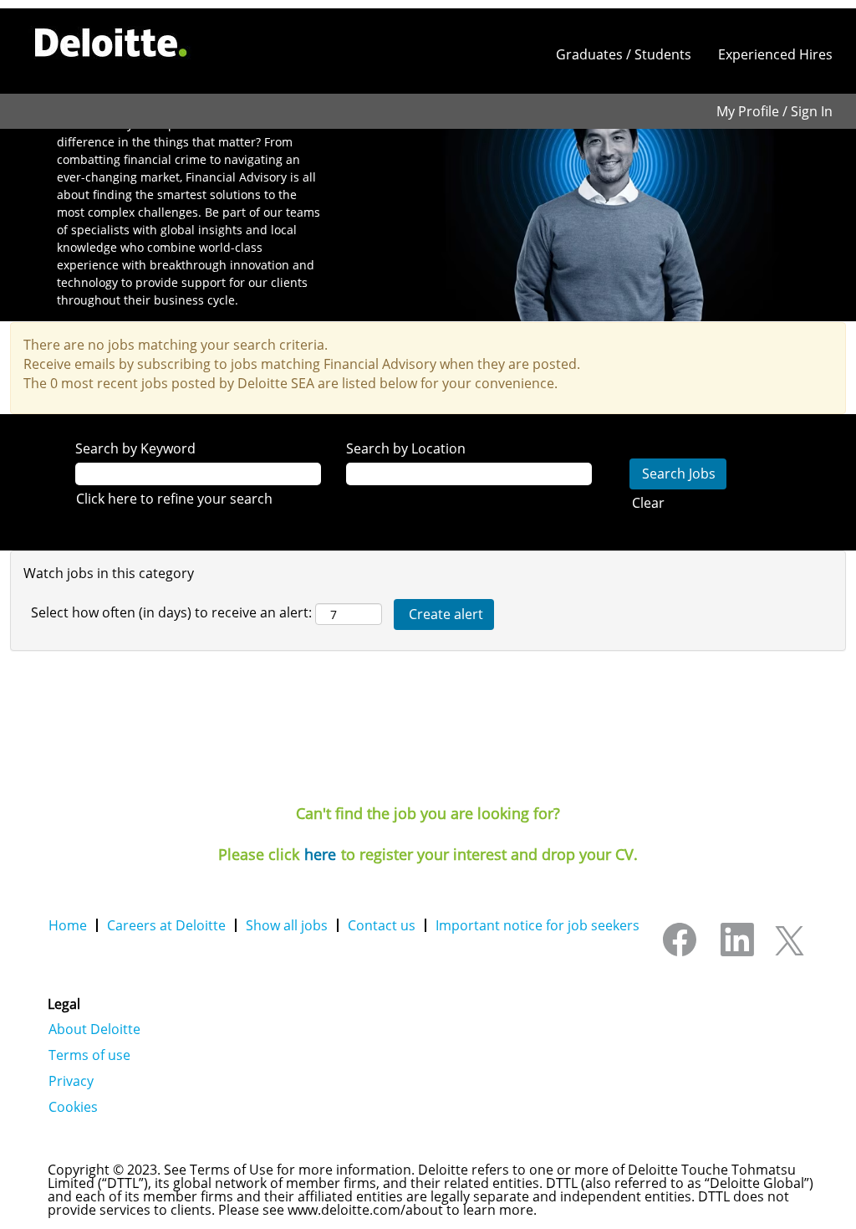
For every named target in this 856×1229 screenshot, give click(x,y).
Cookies (73, 1106)
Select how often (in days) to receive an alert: (171, 612)
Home (67, 925)
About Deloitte (94, 1029)
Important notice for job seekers (537, 925)
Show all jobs (287, 925)
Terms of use (89, 1055)
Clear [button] (648, 503)
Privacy (71, 1080)
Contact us (381, 925)
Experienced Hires (775, 54)
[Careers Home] (111, 42)
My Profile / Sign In (774, 111)
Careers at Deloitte (166, 925)
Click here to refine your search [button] (174, 498)
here (320, 854)
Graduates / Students (623, 54)
